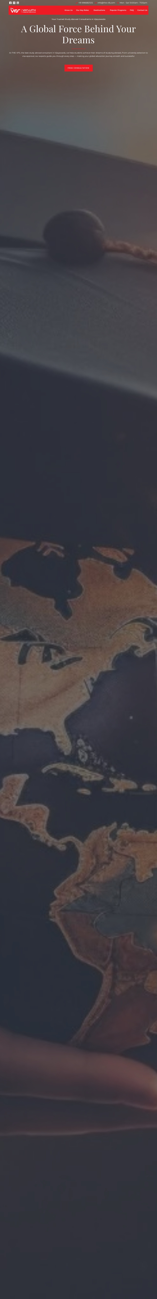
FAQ (132, 10)
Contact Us (142, 10)
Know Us (68, 10)
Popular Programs (118, 10)
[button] (83, 10)
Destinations (99, 10)
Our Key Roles (82, 10)
